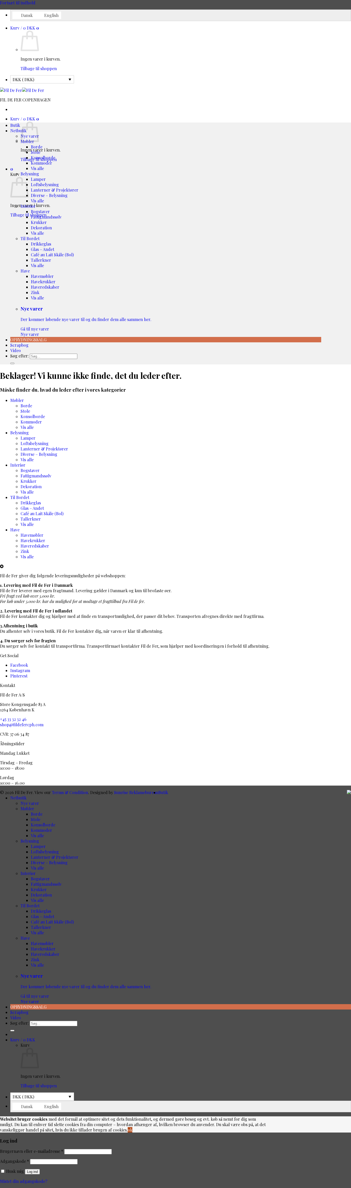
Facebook (19, 665)
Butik (15, 125)
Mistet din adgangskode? (23, 1181)
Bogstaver (40, 211)
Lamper (38, 179)
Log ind (32, 1172)
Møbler (17, 400)
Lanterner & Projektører (54, 190)
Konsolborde (43, 157)
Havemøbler (42, 276)
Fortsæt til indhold (17, 2)
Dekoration (41, 227)
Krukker (39, 222)
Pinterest (18, 675)
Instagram (20, 670)
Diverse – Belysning (49, 195)
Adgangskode (14, 1161)
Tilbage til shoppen (39, 68)
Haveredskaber (45, 287)
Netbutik (18, 130)
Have (25, 271)
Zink (35, 292)
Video (15, 350)
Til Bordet (30, 238)
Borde (36, 146)
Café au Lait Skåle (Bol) (52, 254)
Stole (35, 152)
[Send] (12, 363)
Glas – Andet (42, 249)
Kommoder (41, 163)
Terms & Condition (70, 792)
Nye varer (86, 321)
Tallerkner (41, 260)
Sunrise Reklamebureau (136, 792)
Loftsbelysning (45, 184)
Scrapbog (19, 345)
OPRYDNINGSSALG (28, 339)
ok (130, 1130)
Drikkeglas (41, 244)
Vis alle (37, 168)
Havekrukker (43, 281)
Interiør (28, 206)
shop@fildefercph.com (21, 724)
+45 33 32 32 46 (13, 719)
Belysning (30, 173)
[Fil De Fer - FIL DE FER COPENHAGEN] (22, 90)
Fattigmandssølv (46, 217)
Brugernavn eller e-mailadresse (31, 1151)
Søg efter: (19, 356)
